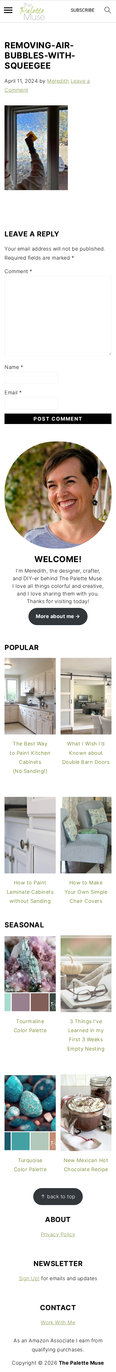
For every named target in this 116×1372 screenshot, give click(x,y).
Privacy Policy (58, 1234)
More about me (55, 616)
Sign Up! (29, 1278)
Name (14, 367)
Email (13, 392)
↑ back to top (58, 1196)
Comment (18, 271)
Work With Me (58, 1322)
